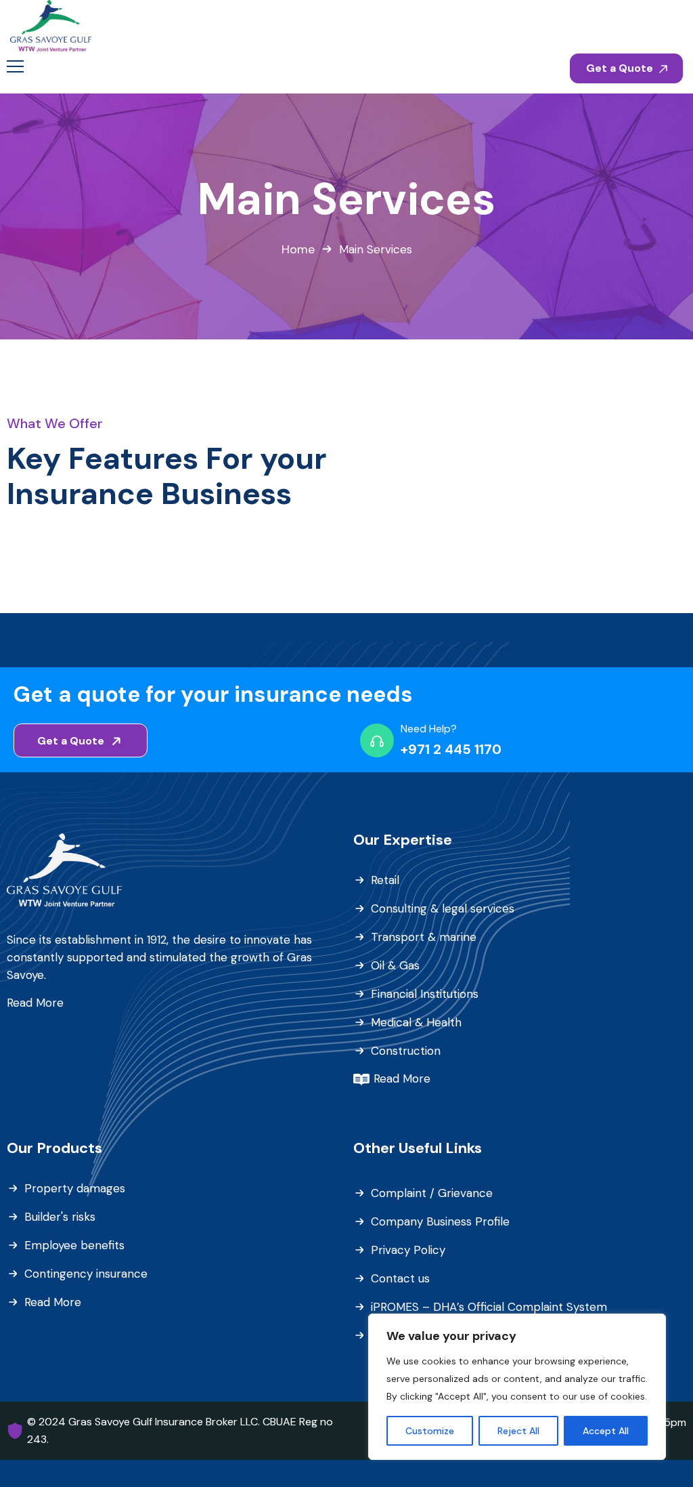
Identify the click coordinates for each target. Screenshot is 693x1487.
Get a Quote (621, 68)
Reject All (518, 1431)
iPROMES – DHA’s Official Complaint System (489, 1306)
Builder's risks (59, 1216)
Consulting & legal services (442, 908)
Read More (35, 1002)
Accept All (606, 1431)
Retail (385, 880)
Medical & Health (416, 1022)
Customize (429, 1431)
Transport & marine (423, 936)
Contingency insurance (86, 1273)
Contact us (400, 1278)
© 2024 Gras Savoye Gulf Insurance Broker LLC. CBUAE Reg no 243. (180, 1430)
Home (298, 249)
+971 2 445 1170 (451, 749)
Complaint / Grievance (432, 1193)
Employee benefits (74, 1245)
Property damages (74, 1188)
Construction (406, 1050)
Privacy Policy (408, 1249)
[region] (517, 1387)
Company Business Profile (440, 1221)
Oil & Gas (395, 965)
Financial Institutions (424, 993)
